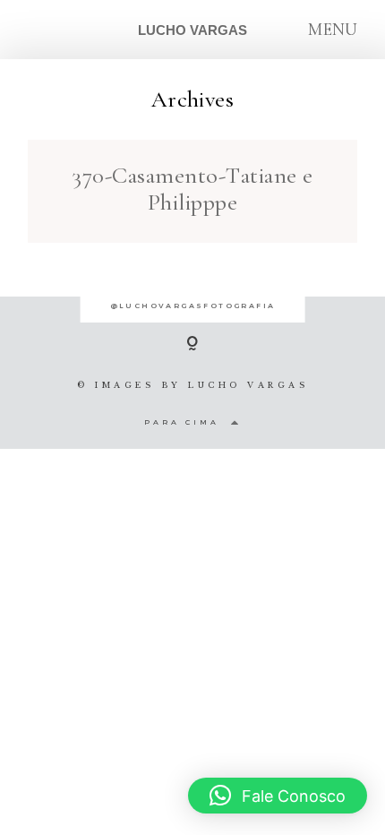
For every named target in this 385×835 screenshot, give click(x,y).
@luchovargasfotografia (193, 305)
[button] (277, 795)
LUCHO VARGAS (192, 30)
